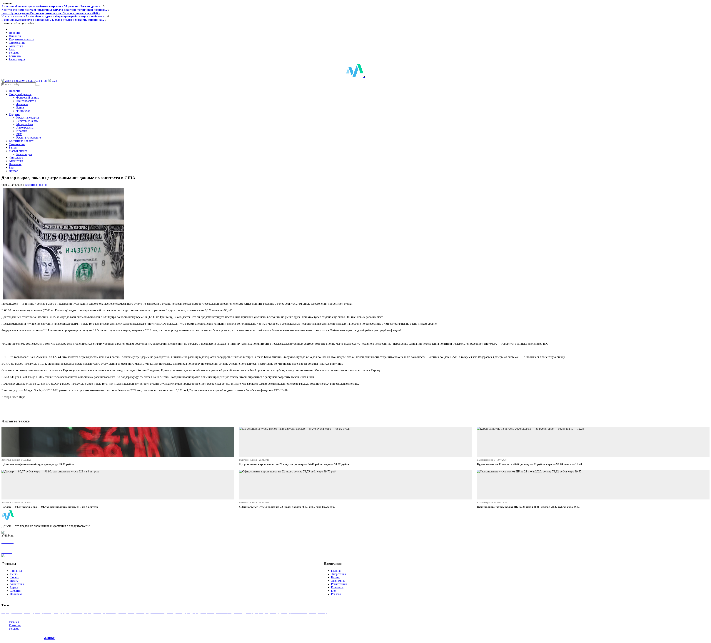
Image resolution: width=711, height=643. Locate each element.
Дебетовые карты (27, 120)
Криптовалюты (26, 100)
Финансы (15, 36)
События (15, 590)
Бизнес (50, 13)
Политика (15, 164)
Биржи (14, 587)
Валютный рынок (36, 184)
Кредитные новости (21, 39)
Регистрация (17, 59)
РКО (19, 134)
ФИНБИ (49, 638)
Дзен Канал (13, 532)
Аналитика (16, 46)
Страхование (17, 42)
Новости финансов (54, 16)
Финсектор (23, 110)
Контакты (15, 56)
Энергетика (338, 574)
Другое (13, 170)
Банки (20, 107)
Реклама (14, 52)
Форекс (14, 577)
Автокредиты (25, 127)
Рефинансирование (28, 137)
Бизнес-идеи (24, 154)
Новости (14, 32)
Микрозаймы (24, 124)
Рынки (14, 574)
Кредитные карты (27, 117)
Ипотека (21, 130)
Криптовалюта (54, 9)
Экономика (51, 6)
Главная (336, 570)
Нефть (14, 580)
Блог (12, 49)
